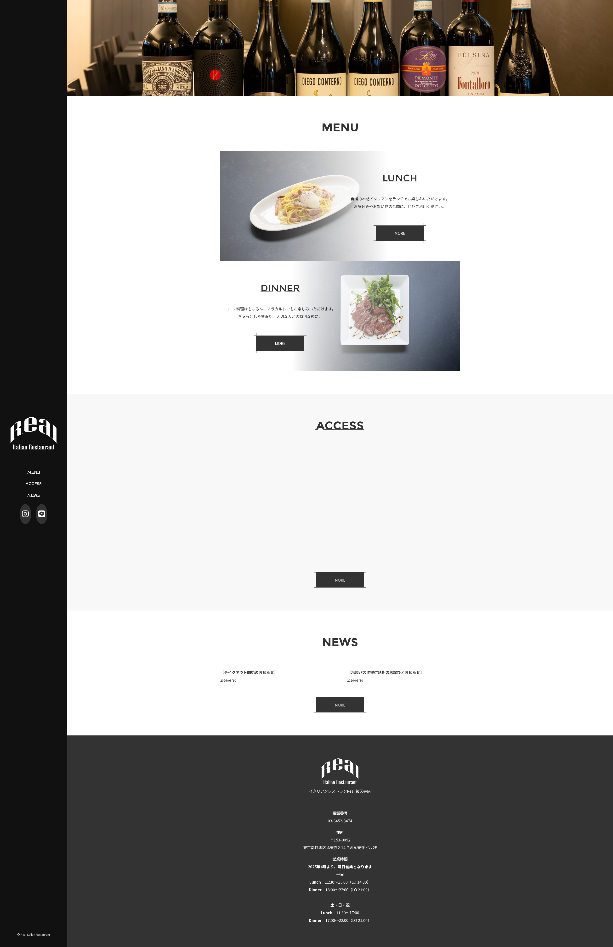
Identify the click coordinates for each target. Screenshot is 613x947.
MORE (400, 233)
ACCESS (34, 484)
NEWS (33, 495)
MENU (33, 472)
